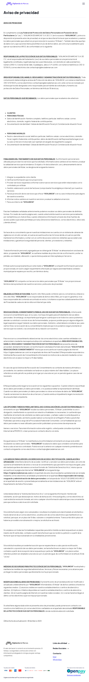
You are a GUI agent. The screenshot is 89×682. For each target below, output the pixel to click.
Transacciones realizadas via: (76, 668)
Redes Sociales (59, 648)
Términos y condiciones (74, 675)
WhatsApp (57, 659)
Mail (54, 657)
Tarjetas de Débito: (30, 668)
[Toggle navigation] (83, 4)
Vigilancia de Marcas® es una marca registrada (18, 677)
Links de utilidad (60, 643)
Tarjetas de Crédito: (9, 668)
